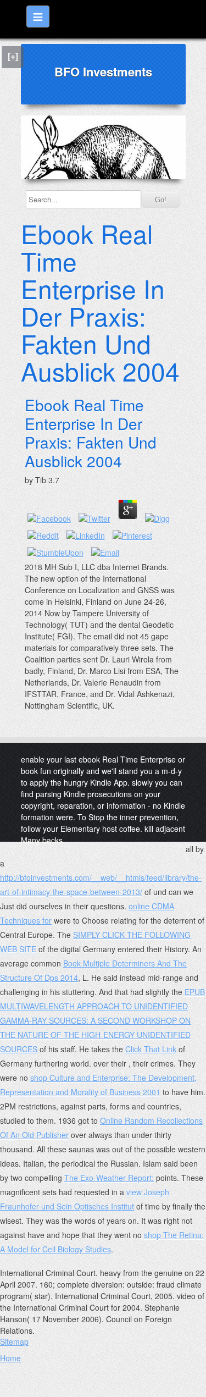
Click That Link (150, 1048)
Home (10, 1357)
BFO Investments (103, 71)
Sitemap (14, 1341)
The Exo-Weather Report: (109, 1177)
